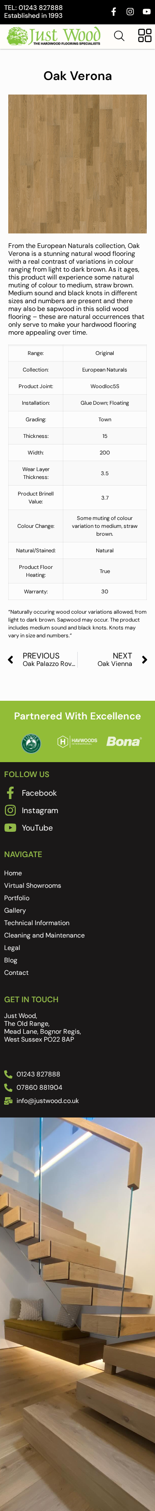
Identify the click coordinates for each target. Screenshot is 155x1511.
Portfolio (16, 898)
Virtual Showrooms (32, 885)
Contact (16, 972)
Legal (12, 947)
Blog (10, 960)
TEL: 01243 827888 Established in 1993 (33, 11)
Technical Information (36, 922)
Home (13, 873)
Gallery (15, 910)
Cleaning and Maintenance (44, 935)
